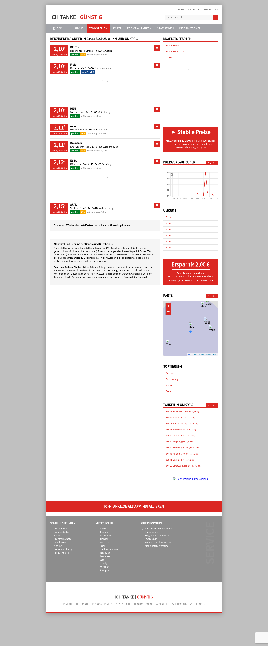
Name (169, 385)
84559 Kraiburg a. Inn (182, 447)
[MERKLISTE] (208, 28)
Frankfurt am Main (109, 549)
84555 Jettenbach (181, 429)
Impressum (194, 9)
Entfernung (172, 379)
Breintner (76, 143)
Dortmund (105, 535)
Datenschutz (211, 9)
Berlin (102, 528)
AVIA (73, 126)
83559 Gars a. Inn (180, 435)
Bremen (103, 532)
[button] (204, 307)
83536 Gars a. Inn (98, 129)
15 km (169, 229)
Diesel (169, 57)
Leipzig (103, 563)
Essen (102, 546)
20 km (169, 235)
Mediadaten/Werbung (156, 546)
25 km (169, 241)
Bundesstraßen (62, 532)
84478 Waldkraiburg (107, 147)
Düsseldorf (105, 542)
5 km (168, 217)
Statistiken (165, 28)
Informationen (190, 28)
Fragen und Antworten (157, 535)
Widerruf (161, 604)
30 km (169, 247)
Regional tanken (139, 28)
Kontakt (179, 9)
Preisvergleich (61, 553)
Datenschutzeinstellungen (188, 604)
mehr (211, 162)
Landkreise (60, 542)
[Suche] (215, 17)
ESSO (73, 161)
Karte (117, 28)
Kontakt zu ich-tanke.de (158, 542)
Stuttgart (104, 570)
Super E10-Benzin (175, 51)
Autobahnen (60, 528)
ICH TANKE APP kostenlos (158, 528)
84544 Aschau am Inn (99, 68)
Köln (101, 559)
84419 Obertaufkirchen (183, 465)
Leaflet (193, 354)
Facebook (159, 17)
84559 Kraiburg (102, 112)
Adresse (170, 373)
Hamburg (104, 553)
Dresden (103, 539)
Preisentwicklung (63, 549)
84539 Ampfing (104, 51)
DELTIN (74, 47)
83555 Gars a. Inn (180, 459)
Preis (168, 391)
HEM (73, 109)
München (104, 566)
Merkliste (59, 546)
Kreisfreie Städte (62, 539)
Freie (73, 65)
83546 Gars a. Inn (180, 417)
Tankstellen (98, 28)
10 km (169, 223)
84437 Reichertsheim (182, 453)
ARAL (73, 205)
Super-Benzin (173, 45)
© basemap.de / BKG (208, 354)
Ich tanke (76, 17)
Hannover (104, 556)
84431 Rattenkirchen (182, 411)
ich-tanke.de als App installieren (134, 506)
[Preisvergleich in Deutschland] (190, 479)
